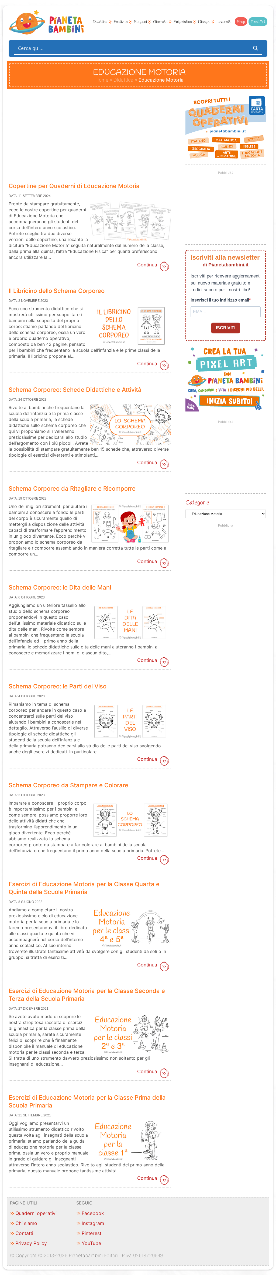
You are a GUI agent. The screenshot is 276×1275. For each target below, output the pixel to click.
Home (101, 80)
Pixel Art (258, 22)
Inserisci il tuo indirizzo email (220, 300)
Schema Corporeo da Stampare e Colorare (68, 785)
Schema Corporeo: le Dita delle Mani (60, 587)
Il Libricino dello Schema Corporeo (57, 290)
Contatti (24, 1233)
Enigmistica (183, 22)
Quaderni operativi (36, 1213)
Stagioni (140, 22)
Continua (147, 264)
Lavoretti (223, 22)
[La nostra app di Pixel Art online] (225, 410)
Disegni (204, 22)
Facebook (93, 1213)
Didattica (100, 22)
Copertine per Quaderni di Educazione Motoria (74, 185)
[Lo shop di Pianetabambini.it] (225, 127)
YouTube (91, 1243)
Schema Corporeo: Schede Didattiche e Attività (75, 389)
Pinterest (91, 1233)
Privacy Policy (31, 1243)
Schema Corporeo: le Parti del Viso (57, 686)
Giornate (160, 22)
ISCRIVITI (225, 328)
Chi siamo (26, 1223)
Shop (241, 22)
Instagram (93, 1223)
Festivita (121, 22)
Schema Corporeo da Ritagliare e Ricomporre (72, 488)
